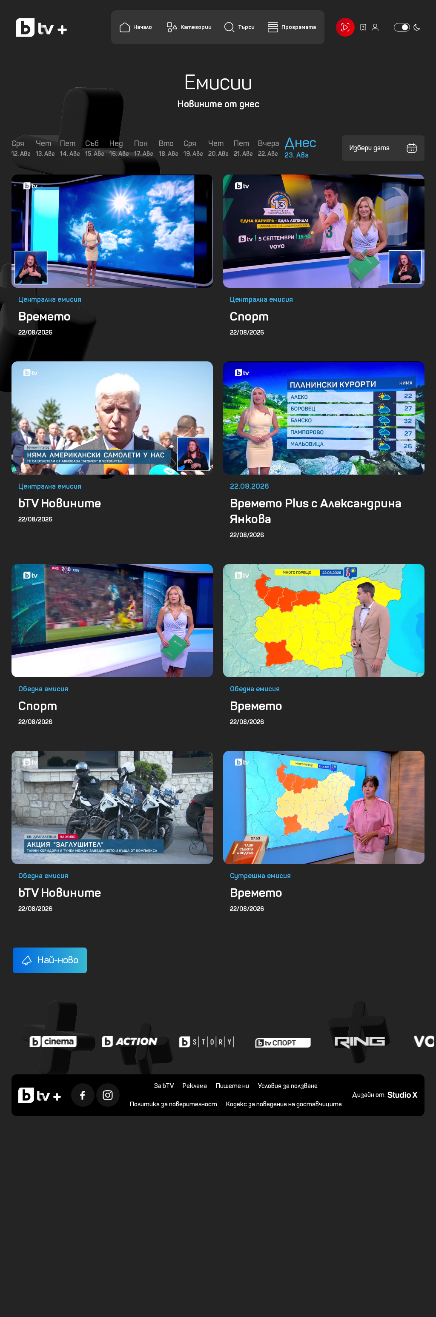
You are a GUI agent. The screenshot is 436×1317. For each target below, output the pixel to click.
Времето (44, 314)
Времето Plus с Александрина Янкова (313, 507)
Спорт (246, 314)
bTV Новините (59, 499)
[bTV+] (39, 1097)
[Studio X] (397, 1097)
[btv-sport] (258, 1035)
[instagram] (107, 1097)
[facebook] (82, 1097)
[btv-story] (181, 1035)
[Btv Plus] (41, 27)
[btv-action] (105, 1035)
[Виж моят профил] (368, 27)
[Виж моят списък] (356, 27)
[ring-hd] (334, 1035)
